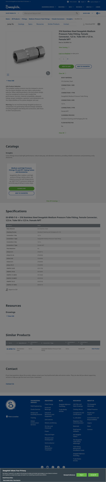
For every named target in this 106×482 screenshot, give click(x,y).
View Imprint (16, 480)
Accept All (93, 475)
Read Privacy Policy (8, 477)
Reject (81, 475)
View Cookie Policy (8, 480)
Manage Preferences (69, 475)
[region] (53, 475)
